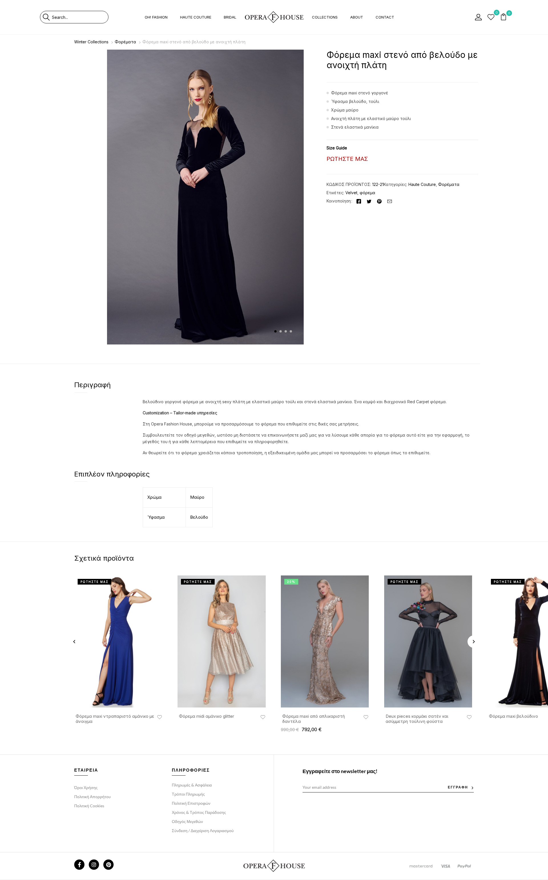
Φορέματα (125, 41)
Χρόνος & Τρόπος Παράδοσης (199, 812)
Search (46, 17)
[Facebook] (358, 200)
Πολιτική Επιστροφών (191, 803)
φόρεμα (367, 192)
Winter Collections (91, 41)
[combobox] (80, 17)
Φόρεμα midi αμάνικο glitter (206, 716)
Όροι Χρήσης (86, 787)
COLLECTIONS (325, 17)
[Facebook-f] (79, 864)
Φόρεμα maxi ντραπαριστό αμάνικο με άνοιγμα (115, 719)
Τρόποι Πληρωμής (188, 794)
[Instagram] (94, 864)
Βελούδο (199, 517)
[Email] (389, 200)
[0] (490, 17)
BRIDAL (230, 17)
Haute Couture (422, 184)
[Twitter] (369, 200)
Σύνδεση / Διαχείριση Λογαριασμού (203, 830)
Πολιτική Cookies (89, 805)
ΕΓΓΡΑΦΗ (458, 787)
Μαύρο (197, 497)
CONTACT (385, 17)
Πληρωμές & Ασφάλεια (192, 784)
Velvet (351, 192)
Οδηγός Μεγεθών (187, 821)
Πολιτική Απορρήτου (92, 796)
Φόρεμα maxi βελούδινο (513, 716)
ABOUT (356, 17)
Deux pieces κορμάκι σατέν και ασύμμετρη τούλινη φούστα (417, 719)
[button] (504, 17)
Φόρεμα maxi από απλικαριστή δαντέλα (313, 719)
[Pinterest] (379, 200)
